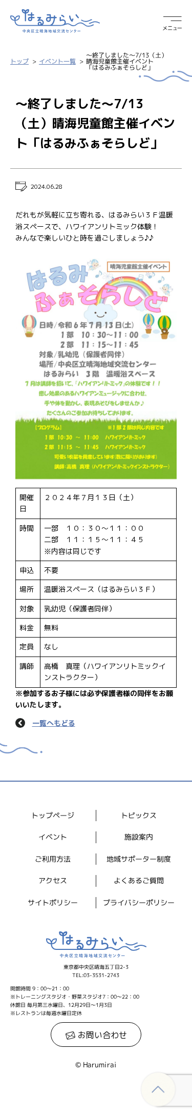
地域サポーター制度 (138, 859)
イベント (52, 837)
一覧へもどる (53, 723)
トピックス (139, 815)
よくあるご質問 (139, 880)
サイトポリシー (53, 902)
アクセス (52, 880)
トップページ (52, 815)
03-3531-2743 (101, 975)
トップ (19, 61)
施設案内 (138, 837)
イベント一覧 (57, 61)
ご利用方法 (53, 859)
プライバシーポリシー (139, 902)
